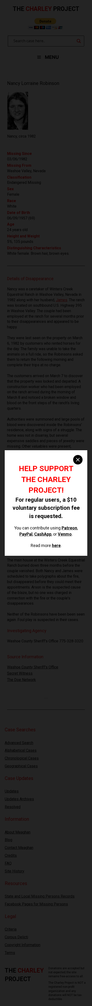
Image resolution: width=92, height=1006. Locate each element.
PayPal (26, 534)
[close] (78, 459)
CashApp (42, 534)
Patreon (69, 527)
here (56, 545)
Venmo (65, 534)
